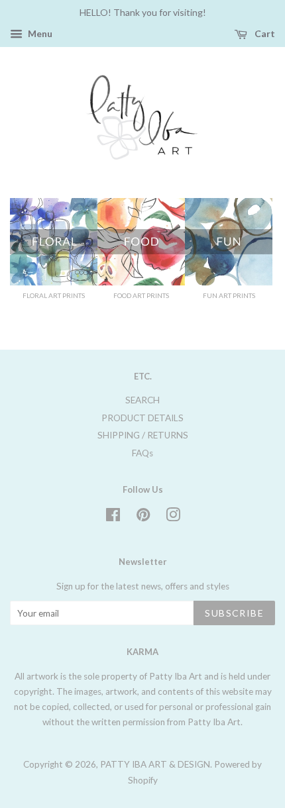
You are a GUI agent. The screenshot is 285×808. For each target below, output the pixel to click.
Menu (39, 33)
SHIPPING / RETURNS (142, 435)
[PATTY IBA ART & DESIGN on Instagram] (173, 517)
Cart (264, 33)
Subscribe (234, 613)
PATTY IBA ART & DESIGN (155, 764)
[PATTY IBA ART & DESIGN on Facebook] (113, 517)
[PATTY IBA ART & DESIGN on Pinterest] (143, 517)
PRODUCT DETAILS (142, 418)
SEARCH (142, 400)
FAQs (142, 453)
